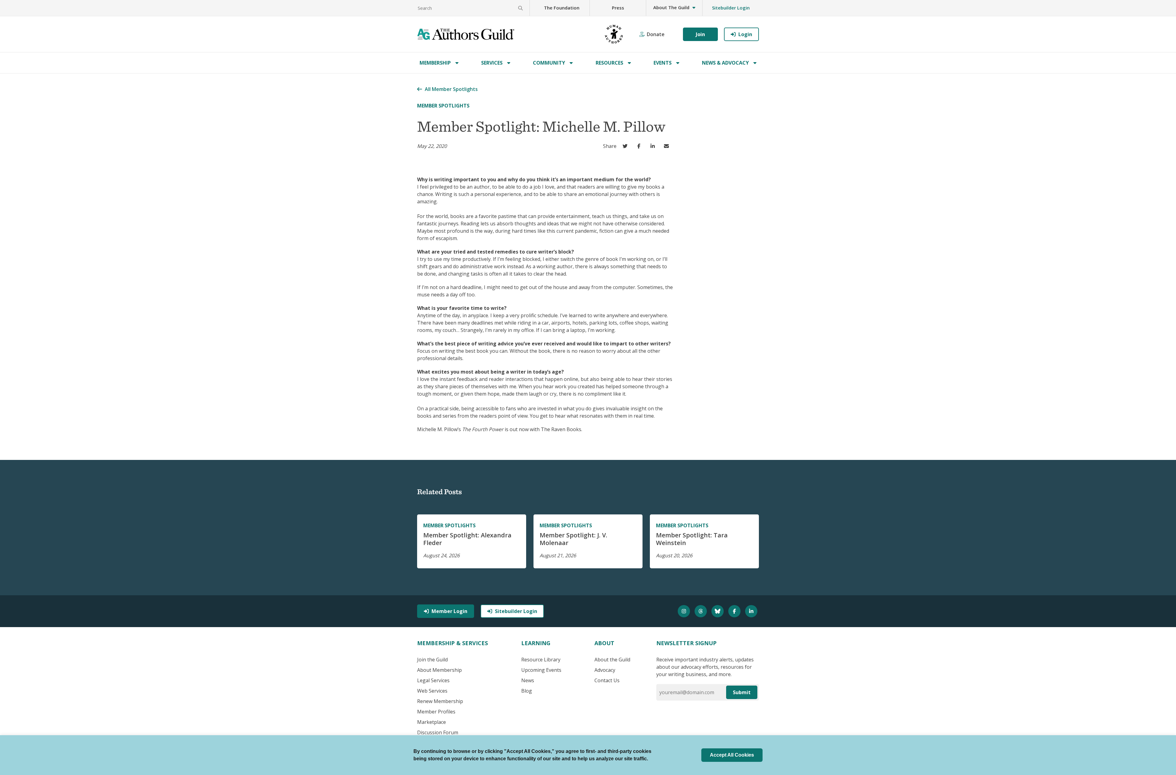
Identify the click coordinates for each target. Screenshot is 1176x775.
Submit (742, 692)
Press (618, 8)
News (527, 680)
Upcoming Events (541, 670)
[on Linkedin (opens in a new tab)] (654, 146)
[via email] (668, 146)
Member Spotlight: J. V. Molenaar (573, 539)
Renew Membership (440, 701)
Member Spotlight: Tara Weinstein (692, 539)
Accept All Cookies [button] (732, 755)
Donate (656, 34)
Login (745, 34)
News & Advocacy (725, 62)
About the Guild (612, 659)
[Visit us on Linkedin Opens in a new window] (752, 611)
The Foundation (561, 8)
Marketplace (431, 722)
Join (700, 34)
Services (492, 62)
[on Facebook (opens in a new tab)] (640, 146)
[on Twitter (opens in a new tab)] (626, 146)
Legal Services (433, 680)
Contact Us (607, 680)
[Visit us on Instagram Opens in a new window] (685, 611)
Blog (526, 690)
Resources (609, 62)
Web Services (432, 690)
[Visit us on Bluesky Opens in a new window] (718, 611)
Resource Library (540, 659)
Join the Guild (432, 659)
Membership (435, 62)
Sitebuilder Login (731, 8)
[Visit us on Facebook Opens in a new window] (735, 611)
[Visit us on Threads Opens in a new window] (701, 611)
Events (663, 62)
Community (549, 62)
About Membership (439, 670)
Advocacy (604, 670)
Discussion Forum (437, 732)
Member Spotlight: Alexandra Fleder (467, 539)
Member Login (449, 611)
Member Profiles (436, 711)
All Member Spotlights (451, 89)
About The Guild (671, 7)
